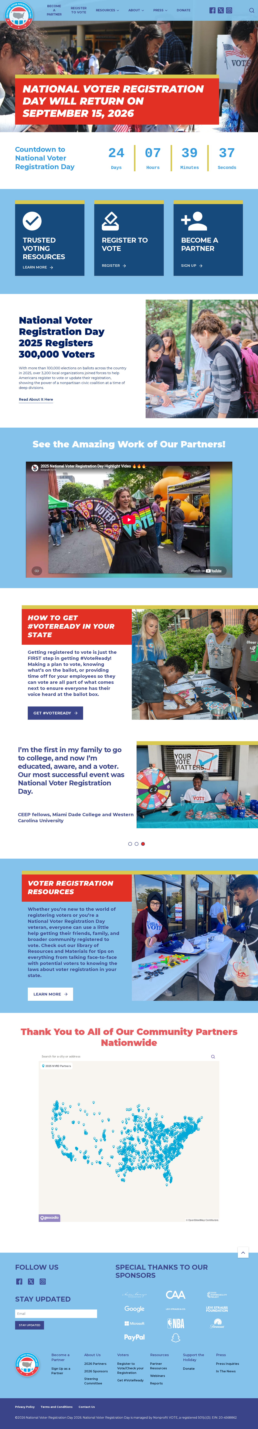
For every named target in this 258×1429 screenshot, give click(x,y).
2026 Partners (95, 1364)
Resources (105, 10)
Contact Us (87, 1407)
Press (158, 10)
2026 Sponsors (96, 1371)
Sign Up (188, 266)
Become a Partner (54, 10)
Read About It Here (36, 399)
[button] (130, 844)
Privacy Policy (25, 1407)
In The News (226, 1371)
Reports (156, 1383)
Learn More (35, 267)
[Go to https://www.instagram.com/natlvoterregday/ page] (229, 10)
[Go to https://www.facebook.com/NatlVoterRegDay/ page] (212, 10)
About (134, 10)
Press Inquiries (227, 1364)
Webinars (157, 1376)
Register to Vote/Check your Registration (130, 1368)
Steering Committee (93, 1381)
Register (111, 266)
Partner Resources (158, 1366)
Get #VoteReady (52, 713)
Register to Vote (79, 10)
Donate (183, 10)
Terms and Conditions (57, 1407)
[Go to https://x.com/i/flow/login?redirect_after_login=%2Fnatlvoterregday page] (221, 10)
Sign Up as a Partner (60, 1371)
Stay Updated (29, 1325)
